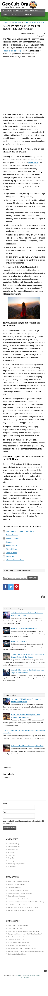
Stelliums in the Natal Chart (17, 954)
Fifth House (33, 163)
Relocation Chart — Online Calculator (20, 893)
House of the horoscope (12, 51)
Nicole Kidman (11, 549)
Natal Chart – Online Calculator (18, 925)
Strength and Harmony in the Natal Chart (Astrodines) (25, 934)
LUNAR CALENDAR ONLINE (17, 904)
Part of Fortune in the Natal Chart (18, 942)
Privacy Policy (25, 975)
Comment (6, 777)
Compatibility (26, 14)
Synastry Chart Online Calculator (18, 899)
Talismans (15, 14)
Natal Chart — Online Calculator (18, 882)
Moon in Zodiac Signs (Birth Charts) (24, 628)
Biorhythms (11, 866)
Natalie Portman (12, 535)
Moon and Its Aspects (19, 641)
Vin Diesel (10, 556)
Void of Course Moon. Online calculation (21, 910)
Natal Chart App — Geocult (16, 928)
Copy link (32, 578)
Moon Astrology (31, 11)
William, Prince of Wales (15, 560)
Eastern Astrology (13, 844)
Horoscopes (18, 11)
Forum (18, 975)
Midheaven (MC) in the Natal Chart (19, 945)
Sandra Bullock (11, 546)
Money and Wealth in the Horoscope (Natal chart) (23, 931)
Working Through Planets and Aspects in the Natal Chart (26, 951)
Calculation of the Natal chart (33, 22)
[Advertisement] (24, 86)
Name (6, 803)
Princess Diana (11, 553)
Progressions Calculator (15, 887)
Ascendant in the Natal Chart (17, 937)
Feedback (32, 975)
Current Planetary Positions (16, 896)
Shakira (9, 542)
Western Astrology (14, 846)
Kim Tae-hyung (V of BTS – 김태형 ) (20, 531)
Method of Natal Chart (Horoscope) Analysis (27, 746)
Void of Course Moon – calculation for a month (23, 907)
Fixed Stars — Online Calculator (18, 890)
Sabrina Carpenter (12, 538)
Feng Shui (5, 14)
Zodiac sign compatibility (16, 864)
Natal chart (7, 11)
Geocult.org (7, 22)
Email (5, 812)
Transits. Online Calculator (16, 884)
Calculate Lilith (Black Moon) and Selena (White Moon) (26, 902)
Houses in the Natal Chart (16, 940)
